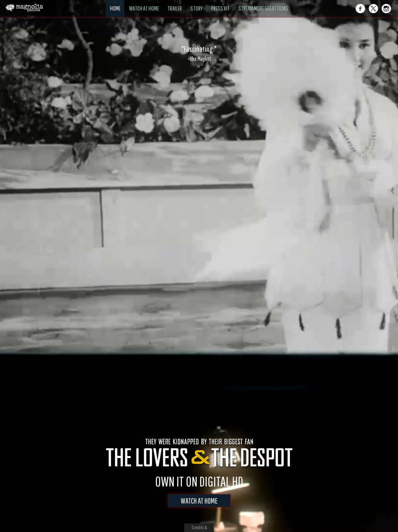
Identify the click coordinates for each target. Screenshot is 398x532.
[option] (199, 53)
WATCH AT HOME (199, 500)
